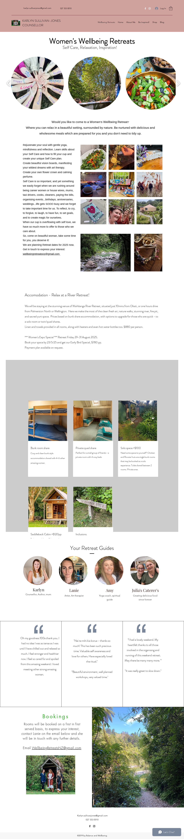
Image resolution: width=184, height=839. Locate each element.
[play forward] (178, 83)
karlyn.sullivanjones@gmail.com (37, 8)
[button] (170, 8)
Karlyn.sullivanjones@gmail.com (92, 815)
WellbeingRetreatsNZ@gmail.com (56, 748)
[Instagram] (149, 8)
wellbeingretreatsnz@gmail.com (41, 254)
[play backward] (8, 83)
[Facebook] (145, 8)
